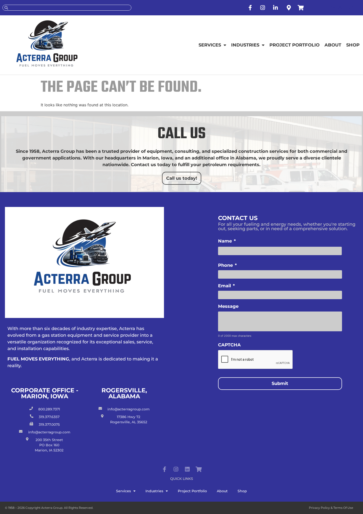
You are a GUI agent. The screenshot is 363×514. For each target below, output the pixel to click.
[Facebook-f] (164, 469)
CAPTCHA (229, 345)
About (332, 45)
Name (227, 241)
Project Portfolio (294, 45)
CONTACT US (340, 7)
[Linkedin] (187, 469)
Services (210, 45)
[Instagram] (176, 469)
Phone (227, 265)
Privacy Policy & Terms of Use (331, 508)
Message (228, 306)
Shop (353, 45)
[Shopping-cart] (198, 469)
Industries (245, 45)
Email (226, 286)
